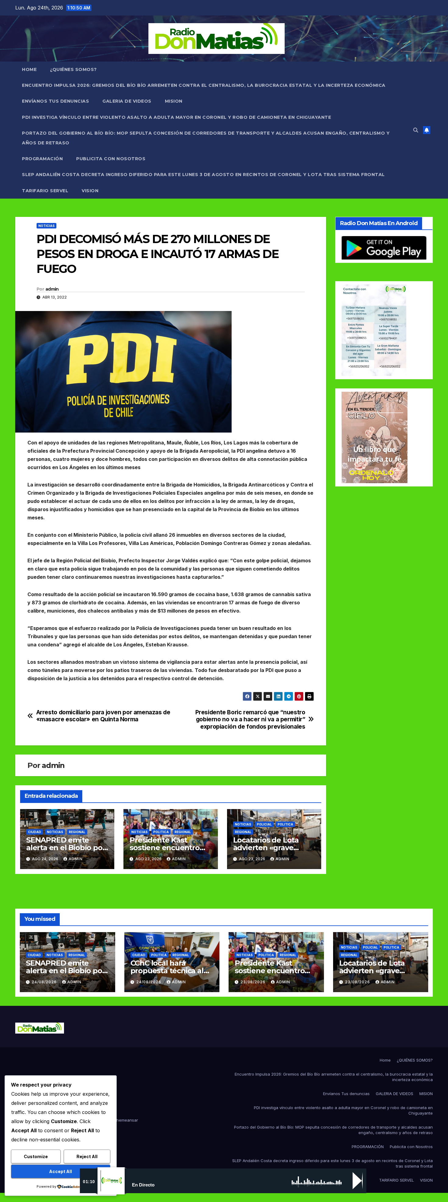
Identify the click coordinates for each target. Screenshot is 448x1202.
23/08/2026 (253, 982)
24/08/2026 (45, 982)
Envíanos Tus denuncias (55, 101)
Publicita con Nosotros (110, 158)
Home (29, 69)
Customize (36, 1156)
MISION (174, 101)
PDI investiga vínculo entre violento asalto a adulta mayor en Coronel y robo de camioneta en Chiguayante (176, 117)
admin (52, 289)
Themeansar (126, 1120)
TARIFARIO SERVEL (45, 190)
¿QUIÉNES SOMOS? (73, 69)
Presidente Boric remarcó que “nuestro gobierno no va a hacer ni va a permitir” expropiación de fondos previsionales (250, 719)
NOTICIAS (46, 226)
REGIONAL (77, 832)
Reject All (87, 1156)
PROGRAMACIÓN (42, 158)
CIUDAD (34, 832)
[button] (415, 130)
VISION (90, 190)
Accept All (60, 1171)
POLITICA (161, 832)
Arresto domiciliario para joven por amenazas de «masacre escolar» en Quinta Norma (103, 716)
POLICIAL (264, 824)
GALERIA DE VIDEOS (126, 101)
